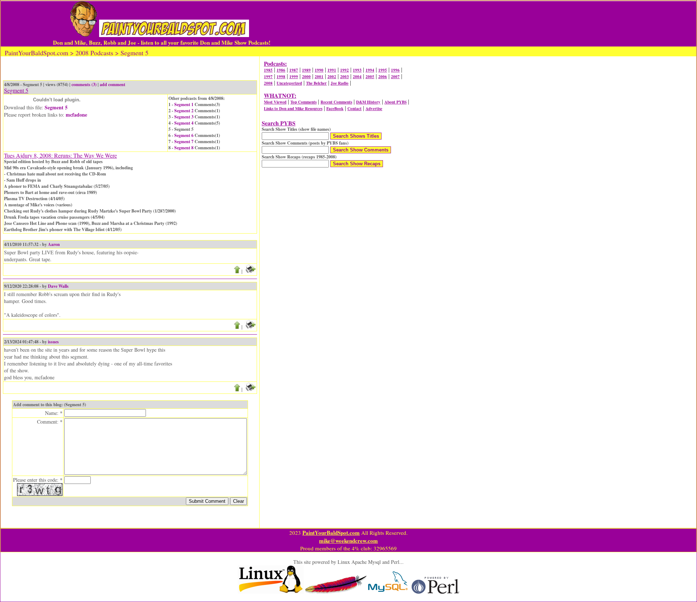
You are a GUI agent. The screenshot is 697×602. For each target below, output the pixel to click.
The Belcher (316, 83)
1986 (281, 70)
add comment (112, 84)
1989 (306, 70)
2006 (382, 77)
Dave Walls (58, 286)
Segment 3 (183, 117)
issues (53, 342)
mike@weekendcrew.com (348, 541)
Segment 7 (183, 141)
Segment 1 (183, 104)
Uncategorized (289, 83)
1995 (382, 70)
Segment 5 (56, 107)
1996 (395, 70)
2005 (370, 77)
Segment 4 (183, 123)
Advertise (374, 109)
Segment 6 (183, 135)
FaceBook (334, 109)
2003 (344, 77)
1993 (357, 70)
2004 (357, 77)
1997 (268, 77)
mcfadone (76, 114)
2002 (331, 77)
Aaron (54, 244)
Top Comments (303, 102)
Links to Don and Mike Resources (293, 109)
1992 (344, 70)
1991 (331, 70)
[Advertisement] (450, 23)
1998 (281, 77)
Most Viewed (275, 102)
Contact (354, 109)
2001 (319, 77)
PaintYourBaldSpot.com (331, 533)
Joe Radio (339, 83)
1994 (370, 70)
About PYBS (395, 102)
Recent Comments (336, 102)
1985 (268, 70)
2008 (268, 83)
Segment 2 (183, 111)
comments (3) (84, 84)
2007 (395, 77)
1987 (293, 70)
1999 (293, 77)
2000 (306, 77)
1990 (319, 70)
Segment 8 (183, 148)
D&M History (368, 102)
